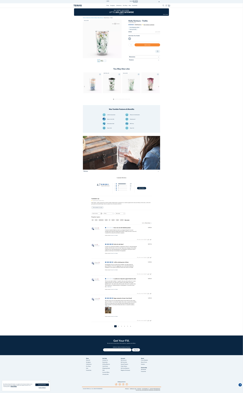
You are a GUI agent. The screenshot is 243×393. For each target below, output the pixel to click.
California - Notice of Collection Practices (121, 347)
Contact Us (105, 360)
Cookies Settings (42, 387)
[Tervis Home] (78, 6)
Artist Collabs (94, 17)
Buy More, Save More (121, 12)
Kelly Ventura (100, 17)
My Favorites (124, 362)
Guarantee (105, 362)
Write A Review (142, 188)
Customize (134, 5)
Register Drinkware (125, 370)
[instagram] (119, 384)
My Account (123, 360)
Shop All (88, 360)
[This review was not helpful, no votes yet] (150, 239)
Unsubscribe (105, 374)
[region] (26, 385)
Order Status (124, 366)
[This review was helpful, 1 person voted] (148, 293)
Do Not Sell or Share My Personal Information (148, 390)
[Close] (48, 381)
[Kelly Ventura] (115, 23)
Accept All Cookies (42, 384)
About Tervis (144, 362)
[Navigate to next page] (130, 326)
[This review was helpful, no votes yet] (148, 257)
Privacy (127, 388)
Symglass (112, 5)
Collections (119, 5)
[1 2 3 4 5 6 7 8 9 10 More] (131, 44)
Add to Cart (147, 45)
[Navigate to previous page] (112, 326)
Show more (127, 220)
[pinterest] (126, 384)
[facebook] (123, 384)
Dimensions (132, 56)
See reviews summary (149, 24)
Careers (143, 364)
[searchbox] (95, 213)
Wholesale (143, 369)
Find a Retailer (144, 360)
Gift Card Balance (125, 368)
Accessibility (145, 388)
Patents (139, 388)
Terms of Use (133, 388)
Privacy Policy (14, 386)
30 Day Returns (106, 364)
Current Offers (105, 372)
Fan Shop (125, 5)
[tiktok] (116, 384)
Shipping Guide (106, 368)
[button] (136, 1)
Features (131, 59)
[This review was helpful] (148, 239)
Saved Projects (124, 364)
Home (84, 17)
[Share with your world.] (157, 51)
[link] (98, 60)
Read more (109, 286)
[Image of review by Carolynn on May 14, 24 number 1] (108, 310)
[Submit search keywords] (163, 5)
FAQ (103, 370)
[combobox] (108, 213)
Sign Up (136, 349)
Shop (107, 5)
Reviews (86, 171)
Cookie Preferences (155, 388)
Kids (130, 5)
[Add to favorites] (100, 74)
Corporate (143, 371)
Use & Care (105, 366)
